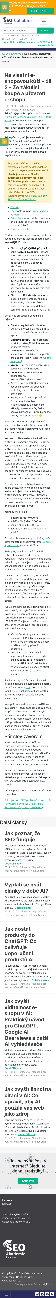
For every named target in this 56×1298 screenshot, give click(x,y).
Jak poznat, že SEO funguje (22, 836)
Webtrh (14, 207)
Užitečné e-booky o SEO (16, 1221)
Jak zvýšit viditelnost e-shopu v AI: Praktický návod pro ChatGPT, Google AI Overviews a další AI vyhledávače (26, 1022)
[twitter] (37, 1294)
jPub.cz (50, 1284)
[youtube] (47, 1294)
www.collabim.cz (11, 1280)
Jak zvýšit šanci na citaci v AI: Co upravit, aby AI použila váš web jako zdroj (27, 1101)
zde (28, 687)
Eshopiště (16, 218)
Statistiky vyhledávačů (15, 1214)
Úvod (5, 53)
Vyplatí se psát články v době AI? (26, 887)
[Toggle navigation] (44, 21)
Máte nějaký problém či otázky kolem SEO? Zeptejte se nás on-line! (29, 43)
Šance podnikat (19, 229)
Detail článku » (13, 863)
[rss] (52, 1294)
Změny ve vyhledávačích (16, 1218)
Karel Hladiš (11, 109)
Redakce (7, 1200)
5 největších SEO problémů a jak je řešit (29, 800)
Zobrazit (28, 1181)
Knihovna (16, 53)
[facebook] (42, 1294)
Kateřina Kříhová (19, 870)
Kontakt (6, 1203)
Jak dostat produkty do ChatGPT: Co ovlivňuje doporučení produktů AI (20, 944)
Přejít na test (40, 10)
